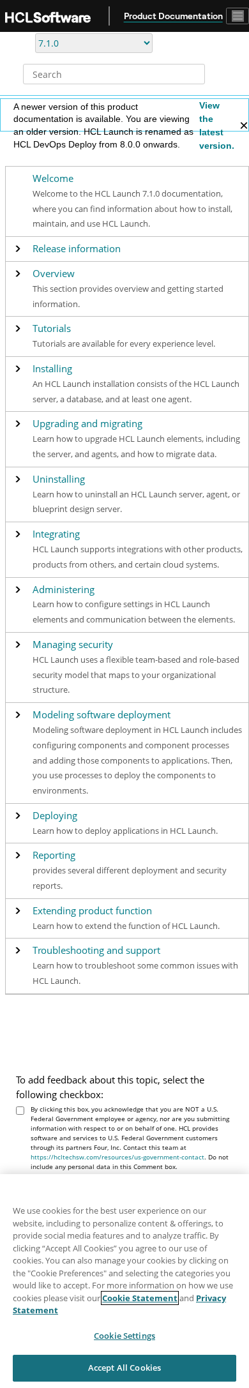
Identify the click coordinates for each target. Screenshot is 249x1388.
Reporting (54, 855)
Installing (52, 368)
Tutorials (52, 328)
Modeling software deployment (101, 714)
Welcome (53, 178)
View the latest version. (216, 125)
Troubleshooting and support (96, 950)
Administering (63, 589)
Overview (54, 273)
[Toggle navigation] (237, 16)
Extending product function (92, 910)
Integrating (56, 534)
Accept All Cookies (124, 1367)
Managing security (73, 644)
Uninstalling (59, 479)
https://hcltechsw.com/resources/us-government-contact (117, 1156)
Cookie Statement (139, 1298)
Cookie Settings (124, 1335)
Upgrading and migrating (87, 423)
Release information (77, 248)
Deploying (55, 815)
